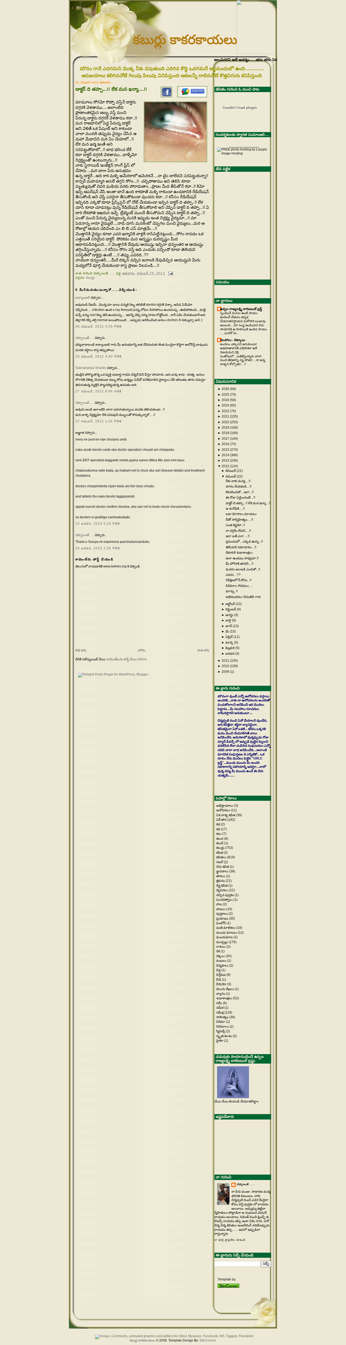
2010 (225, 666)
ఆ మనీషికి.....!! (235, 508)
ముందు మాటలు (227, 932)
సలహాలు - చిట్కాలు (232, 340)
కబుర (220, 838)
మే (227, 631)
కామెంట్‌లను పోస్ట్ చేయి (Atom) (127, 659)
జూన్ (228, 626)
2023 (225, 405)
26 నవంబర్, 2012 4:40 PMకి (98, 356)
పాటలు (221, 909)
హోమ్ (142, 650)
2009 (225, 672)
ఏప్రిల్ (229, 637)
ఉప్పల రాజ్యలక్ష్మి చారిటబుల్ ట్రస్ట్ (241, 309)
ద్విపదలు (222, 890)
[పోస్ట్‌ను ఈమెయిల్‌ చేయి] (169, 273)
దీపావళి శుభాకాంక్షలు (239, 552)
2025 (225, 394)
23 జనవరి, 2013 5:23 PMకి (97, 524)
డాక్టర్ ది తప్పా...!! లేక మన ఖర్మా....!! (111, 89)
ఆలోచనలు (223, 810)
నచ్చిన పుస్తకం (225, 895)
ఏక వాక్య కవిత (226, 815)
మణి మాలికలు (226, 928)
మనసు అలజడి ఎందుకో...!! (243, 569)
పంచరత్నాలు (225, 900)
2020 (225, 422)
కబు (219, 834)
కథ (218, 824)
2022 (225, 411)
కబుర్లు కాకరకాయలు (185, 39)
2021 (225, 416)
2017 (225, 439)
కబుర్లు (90, 277)
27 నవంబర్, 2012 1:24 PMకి (98, 421)
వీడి (219, 979)
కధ (218, 829)
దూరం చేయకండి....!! (238, 486)
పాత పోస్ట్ (203, 650)
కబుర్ (220, 843)
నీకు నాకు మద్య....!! (238, 481)
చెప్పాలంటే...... (84, 338)
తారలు (221, 876)
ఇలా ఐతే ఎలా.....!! (237, 536)
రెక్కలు (221, 956)
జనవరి (229, 653)
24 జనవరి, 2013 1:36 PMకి (97, 548)
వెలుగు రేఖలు (225, 989)
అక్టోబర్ (230, 604)
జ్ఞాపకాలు (222, 871)
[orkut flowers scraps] (173, 1336)
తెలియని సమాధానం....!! (241, 547)
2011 (225, 661)
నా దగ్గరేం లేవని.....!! (238, 531)
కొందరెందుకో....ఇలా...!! (240, 492)
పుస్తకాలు (222, 914)
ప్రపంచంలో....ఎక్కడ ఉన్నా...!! (244, 541)
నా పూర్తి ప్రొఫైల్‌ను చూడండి (229, 1240)
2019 (225, 427)
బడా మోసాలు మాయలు (241, 514)
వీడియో (221, 984)
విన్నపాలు (222, 965)
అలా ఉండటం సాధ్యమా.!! (242, 558)
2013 (225, 460)
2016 (225, 444)
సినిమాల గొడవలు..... (239, 586)
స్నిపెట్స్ (221, 1031)
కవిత (220, 853)
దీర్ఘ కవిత (222, 885)
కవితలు (221, 857)
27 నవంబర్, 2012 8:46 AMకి (98, 391)
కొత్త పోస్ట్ (80, 650)
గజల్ (220, 862)
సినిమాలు (222, 1026)
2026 (225, 389)
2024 (225, 400)
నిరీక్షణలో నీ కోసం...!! (238, 580)
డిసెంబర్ (230, 471)
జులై (228, 620)
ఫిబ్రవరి (230, 648)
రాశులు (221, 947)
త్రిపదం (221, 881)
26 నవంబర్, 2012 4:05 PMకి (98, 326)
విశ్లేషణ (221, 975)
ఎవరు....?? (233, 575)
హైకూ (220, 1041)
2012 (225, 466)
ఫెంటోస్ (221, 923)
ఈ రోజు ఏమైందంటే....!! (240, 497)
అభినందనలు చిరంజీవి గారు (243, 597)
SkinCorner (207, 1340)
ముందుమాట (225, 937)
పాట (219, 904)
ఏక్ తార (221, 820)
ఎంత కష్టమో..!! (235, 525)
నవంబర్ (230, 476)
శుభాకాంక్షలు (224, 998)
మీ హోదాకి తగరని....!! (239, 564)
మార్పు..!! (232, 591)
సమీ (219, 1003)
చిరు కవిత (223, 867)
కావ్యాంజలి (82, 298)
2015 (225, 450)
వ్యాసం (221, 994)
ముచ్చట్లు (222, 942)
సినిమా (221, 1022)
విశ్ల (218, 970)
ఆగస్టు (229, 615)
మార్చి (229, 642)
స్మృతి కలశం (224, 1036)
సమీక (220, 1008)
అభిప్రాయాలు (225, 806)
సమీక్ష (220, 1012)
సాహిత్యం (222, 1017)
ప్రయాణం (222, 918)
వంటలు (221, 961)
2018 (225, 433)
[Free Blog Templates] (228, 1287)
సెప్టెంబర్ (230, 609)
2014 (225, 455)
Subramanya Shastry (90, 368)
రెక (218, 951)
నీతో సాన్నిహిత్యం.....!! (239, 520)
